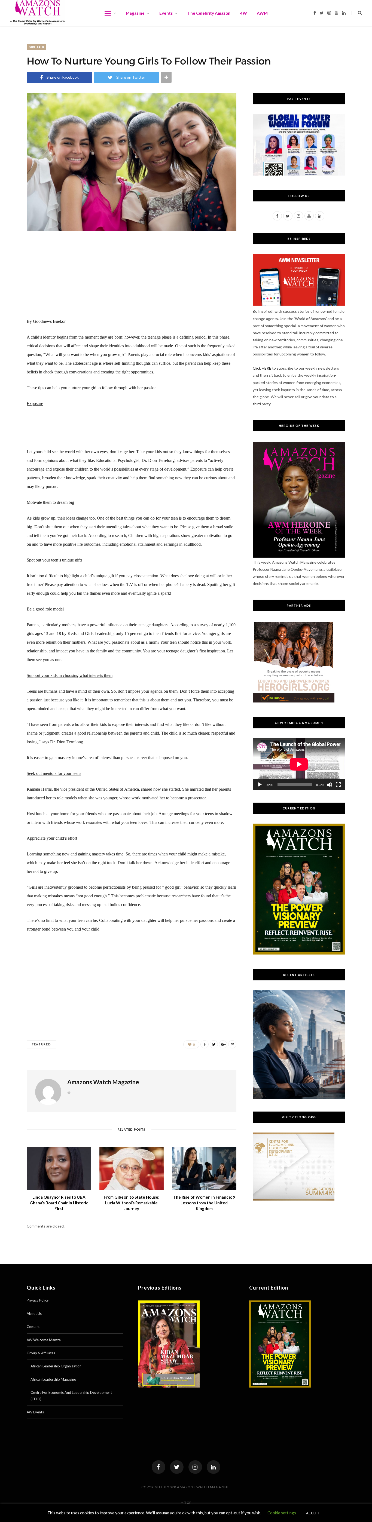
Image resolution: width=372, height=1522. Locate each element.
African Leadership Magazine (53, 1379)
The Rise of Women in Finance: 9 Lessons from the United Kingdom (204, 1203)
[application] (299, 764)
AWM (262, 13)
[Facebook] (158, 1467)
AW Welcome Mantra (44, 1340)
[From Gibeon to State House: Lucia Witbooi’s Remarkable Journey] (131, 1168)
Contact (33, 1326)
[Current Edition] (299, 953)
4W (243, 13)
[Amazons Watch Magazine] (37, 12)
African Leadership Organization (56, 1366)
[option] (299, 1044)
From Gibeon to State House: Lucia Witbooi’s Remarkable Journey (131, 1203)
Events (166, 13)
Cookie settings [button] (281, 1512)
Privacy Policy (38, 1300)
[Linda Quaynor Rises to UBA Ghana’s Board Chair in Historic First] (59, 1168)
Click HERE (262, 368)
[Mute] (329, 784)
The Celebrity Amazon (208, 13)
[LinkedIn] (213, 1467)
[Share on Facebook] (204, 1044)
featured (41, 1044)
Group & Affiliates (41, 1353)
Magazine (135, 13)
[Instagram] (195, 1467)
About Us (34, 1313)
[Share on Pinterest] (232, 1044)
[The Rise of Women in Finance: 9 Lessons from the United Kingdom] (204, 1168)
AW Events (35, 1412)
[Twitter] (177, 1467)
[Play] (260, 784)
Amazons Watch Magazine (103, 1082)
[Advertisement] (131, 279)
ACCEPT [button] (313, 1513)
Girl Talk (36, 47)
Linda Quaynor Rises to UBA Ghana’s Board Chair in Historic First (59, 1203)
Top (187, 1502)
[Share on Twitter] (214, 1044)
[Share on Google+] (223, 1044)
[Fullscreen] (338, 784)
